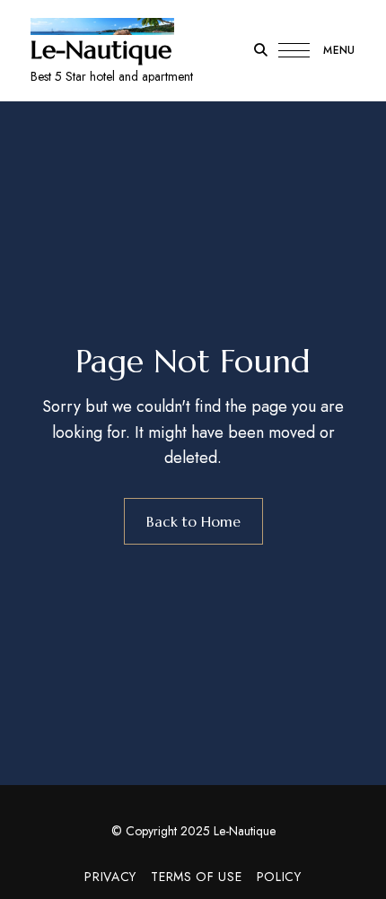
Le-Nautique (101, 50)
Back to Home (193, 521)
